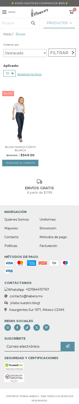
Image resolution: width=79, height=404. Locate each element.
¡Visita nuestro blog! (25, 303)
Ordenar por (11, 44)
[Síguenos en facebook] (17, 327)
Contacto (11, 237)
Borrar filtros (29, 74)
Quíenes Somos (16, 219)
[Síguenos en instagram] (7, 327)
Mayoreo (11, 228)
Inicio (7, 34)
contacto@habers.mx (26, 296)
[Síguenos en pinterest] (46, 327)
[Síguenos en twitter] (36, 327)
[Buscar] (33, 23)
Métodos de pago (53, 237)
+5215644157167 (37, 289)
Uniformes (48, 219)
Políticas (10, 246)
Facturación (48, 246)
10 (7, 73)
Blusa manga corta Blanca (20, 148)
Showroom (48, 228)
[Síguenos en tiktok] (27, 327)
